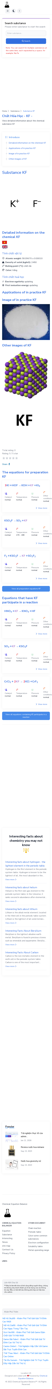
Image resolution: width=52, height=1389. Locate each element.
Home (4, 111)
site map (6, 1245)
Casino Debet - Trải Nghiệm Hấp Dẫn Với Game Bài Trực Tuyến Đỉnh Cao (25, 1348)
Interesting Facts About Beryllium (23, 930)
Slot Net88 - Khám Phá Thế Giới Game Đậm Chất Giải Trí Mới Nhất (24, 1334)
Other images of (18, 158)
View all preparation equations (26, 588)
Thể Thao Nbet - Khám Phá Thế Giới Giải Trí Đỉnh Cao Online (26, 1355)
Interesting (7, 1238)
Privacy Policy (8, 1253)
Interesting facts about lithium (21, 909)
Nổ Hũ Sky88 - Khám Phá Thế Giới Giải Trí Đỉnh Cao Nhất (24, 1320)
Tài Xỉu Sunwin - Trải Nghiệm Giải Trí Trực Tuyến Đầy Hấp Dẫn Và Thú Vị (25, 1362)
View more (42, 508)
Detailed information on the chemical (27, 142)
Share (5, 464)
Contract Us (7, 1249)
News (5, 1242)
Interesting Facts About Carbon (21, 952)
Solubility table (35, 1246)
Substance (15, 111)
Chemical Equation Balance (32, 1377)
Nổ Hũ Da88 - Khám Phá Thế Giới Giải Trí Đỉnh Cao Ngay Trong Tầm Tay (25, 1327)
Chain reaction (34, 1228)
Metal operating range (38, 1250)
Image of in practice (19, 153)
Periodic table (34, 1231)
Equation (6, 1230)
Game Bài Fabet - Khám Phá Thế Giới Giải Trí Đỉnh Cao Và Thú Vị (24, 1341)
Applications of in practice (22, 148)
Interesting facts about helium (21, 887)
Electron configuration (38, 1242)
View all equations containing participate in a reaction (26, 715)
